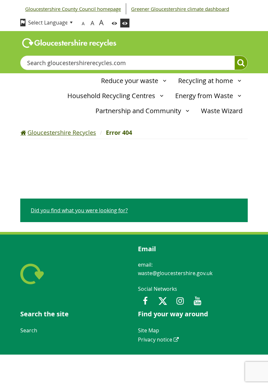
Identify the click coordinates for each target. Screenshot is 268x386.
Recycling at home (206, 80)
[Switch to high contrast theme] (124, 23)
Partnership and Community (139, 110)
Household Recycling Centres (112, 95)
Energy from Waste (205, 95)
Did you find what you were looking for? (79, 210)
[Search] (241, 63)
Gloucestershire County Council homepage (73, 9)
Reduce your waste (130, 80)
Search (28, 330)
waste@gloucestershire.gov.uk (175, 273)
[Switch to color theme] (114, 23)
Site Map (148, 330)
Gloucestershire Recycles (61, 132)
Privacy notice (155, 339)
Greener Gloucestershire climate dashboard (180, 9)
